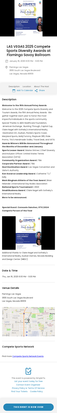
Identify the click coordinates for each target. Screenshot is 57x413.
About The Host (41, 86)
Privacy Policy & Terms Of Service (28, 388)
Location (27, 86)
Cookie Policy (36, 391)
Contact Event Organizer (28, 384)
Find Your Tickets (19, 391)
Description (14, 86)
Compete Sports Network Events (28, 356)
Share (42, 90)
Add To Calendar (24, 90)
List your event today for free (28, 381)
